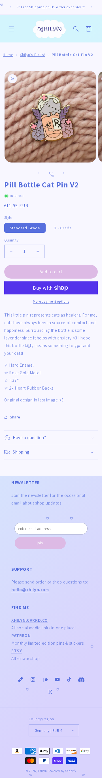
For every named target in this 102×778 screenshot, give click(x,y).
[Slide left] (38, 173)
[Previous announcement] (10, 7)
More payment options (51, 301)
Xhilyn (42, 771)
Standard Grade (25, 227)
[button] (11, 29)
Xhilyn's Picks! (32, 54)
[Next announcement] (91, 7)
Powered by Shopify (62, 771)
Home (8, 54)
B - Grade (65, 229)
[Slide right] (63, 173)
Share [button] (15, 417)
